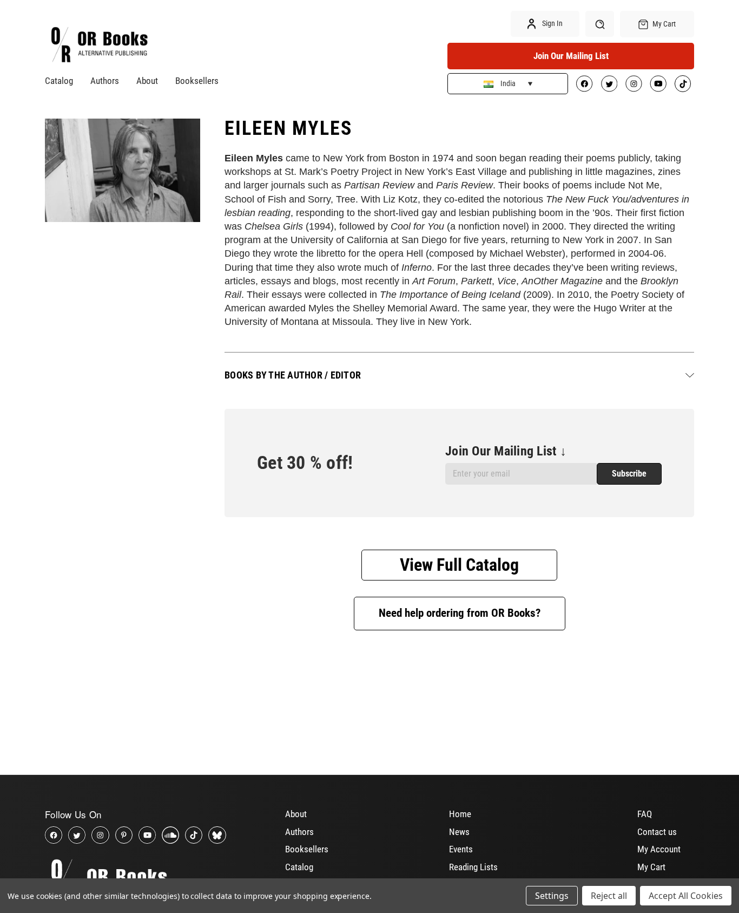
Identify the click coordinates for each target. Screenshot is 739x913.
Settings (552, 896)
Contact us (657, 831)
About (147, 80)
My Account (659, 849)
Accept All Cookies (686, 896)
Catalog (59, 80)
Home (460, 813)
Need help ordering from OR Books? (459, 613)
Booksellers (197, 80)
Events (461, 849)
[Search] (599, 24)
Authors (104, 80)
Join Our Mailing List (571, 55)
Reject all (609, 896)
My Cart (651, 867)
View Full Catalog (459, 565)
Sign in (551, 23)
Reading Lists (473, 867)
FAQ (644, 813)
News (459, 831)
